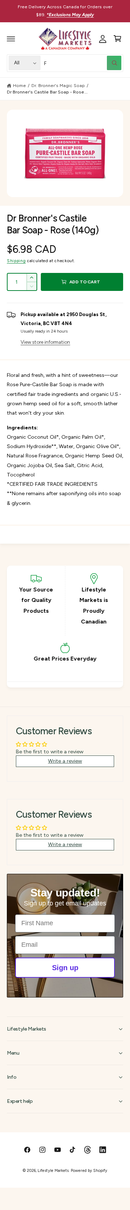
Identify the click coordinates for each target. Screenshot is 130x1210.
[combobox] (82, 63)
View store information (45, 342)
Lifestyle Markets (53, 1170)
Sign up (65, 968)
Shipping (16, 260)
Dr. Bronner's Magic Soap (57, 85)
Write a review (65, 761)
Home (19, 85)
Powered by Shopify (89, 1170)
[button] (11, 38)
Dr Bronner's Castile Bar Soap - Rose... (47, 92)
